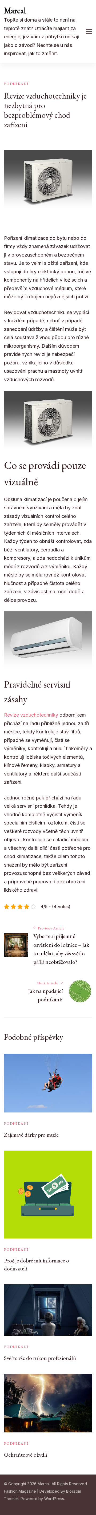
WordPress (54, 1498)
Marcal (15, 10)
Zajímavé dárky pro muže (31, 1134)
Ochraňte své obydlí (25, 1454)
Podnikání (16, 84)
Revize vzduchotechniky (31, 715)
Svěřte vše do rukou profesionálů (40, 1358)
